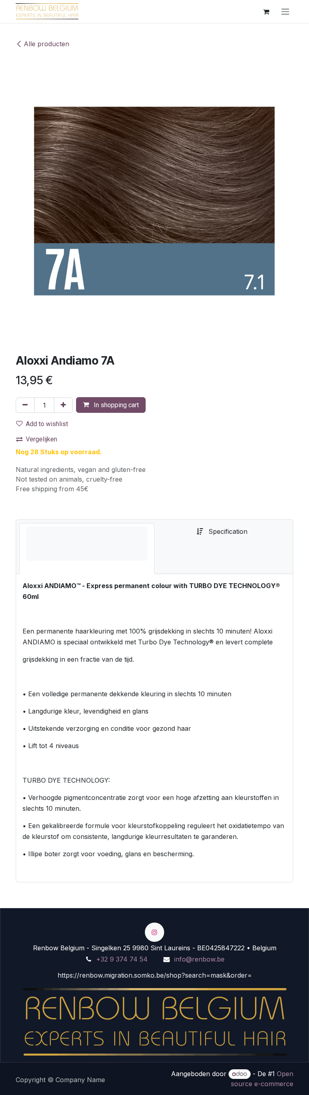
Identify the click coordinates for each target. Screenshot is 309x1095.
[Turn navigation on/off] (285, 11)
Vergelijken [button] (41, 439)
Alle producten (46, 44)
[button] (111, 405)
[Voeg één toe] (63, 405)
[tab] (86, 548)
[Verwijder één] (25, 405)
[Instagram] (154, 932)
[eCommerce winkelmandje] (266, 11)
